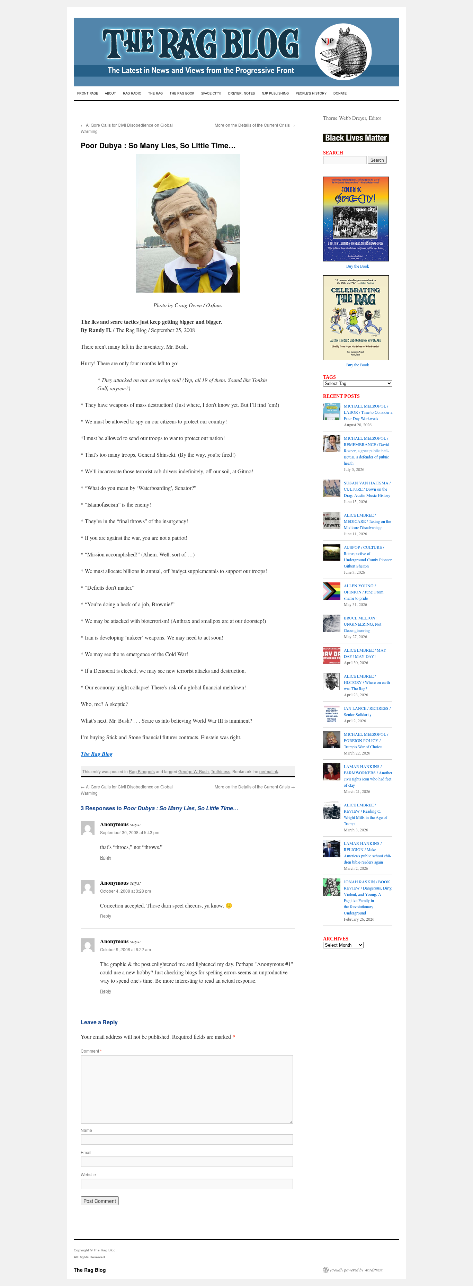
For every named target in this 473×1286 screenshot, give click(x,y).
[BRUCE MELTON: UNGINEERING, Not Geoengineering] (331, 624)
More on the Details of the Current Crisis (255, 125)
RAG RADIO (132, 93)
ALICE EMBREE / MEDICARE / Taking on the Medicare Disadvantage (367, 521)
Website (88, 1174)
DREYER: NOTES (241, 93)
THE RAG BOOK (182, 93)
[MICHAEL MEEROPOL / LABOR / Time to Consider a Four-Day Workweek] (331, 412)
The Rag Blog (90, 1269)
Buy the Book (357, 266)
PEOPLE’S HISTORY (311, 93)
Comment (91, 1051)
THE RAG (155, 93)
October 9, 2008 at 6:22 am (125, 949)
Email (86, 1152)
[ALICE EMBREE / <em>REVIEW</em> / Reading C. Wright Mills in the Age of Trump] (331, 811)
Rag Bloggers (142, 771)
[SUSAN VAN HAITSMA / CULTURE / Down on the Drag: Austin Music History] (331, 489)
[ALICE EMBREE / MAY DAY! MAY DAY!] (331, 656)
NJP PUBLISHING (275, 93)
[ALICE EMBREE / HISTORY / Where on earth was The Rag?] (331, 682)
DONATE (340, 93)
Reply (105, 857)
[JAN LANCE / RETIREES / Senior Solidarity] (331, 714)
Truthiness (220, 771)
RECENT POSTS (341, 396)
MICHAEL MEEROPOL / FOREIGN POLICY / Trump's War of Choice (366, 740)
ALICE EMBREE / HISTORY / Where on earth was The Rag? (367, 682)
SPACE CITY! (211, 93)
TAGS (329, 377)
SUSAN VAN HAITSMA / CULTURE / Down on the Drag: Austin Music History (367, 489)
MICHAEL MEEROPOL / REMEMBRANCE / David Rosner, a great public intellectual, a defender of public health (366, 450)
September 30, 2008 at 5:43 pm (129, 832)
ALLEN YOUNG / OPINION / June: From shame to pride (363, 592)
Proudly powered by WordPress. (357, 1269)
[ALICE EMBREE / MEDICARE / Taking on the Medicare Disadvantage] (331, 521)
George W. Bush (193, 771)
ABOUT (110, 93)
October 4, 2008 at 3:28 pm (125, 891)
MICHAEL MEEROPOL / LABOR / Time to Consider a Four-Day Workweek (368, 412)
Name (86, 1130)
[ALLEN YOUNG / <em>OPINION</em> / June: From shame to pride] (331, 591)
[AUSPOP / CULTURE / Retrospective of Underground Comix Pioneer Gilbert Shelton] (331, 553)
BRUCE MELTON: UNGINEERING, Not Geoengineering (362, 624)
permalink (268, 771)
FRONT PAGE (87, 93)
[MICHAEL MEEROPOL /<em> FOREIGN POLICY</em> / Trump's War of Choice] (331, 740)
